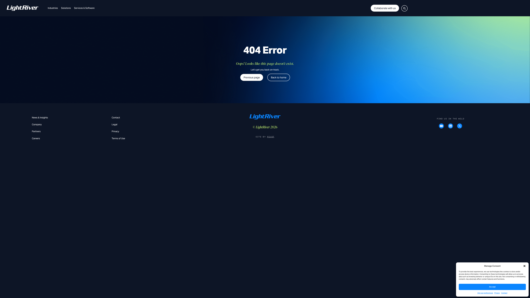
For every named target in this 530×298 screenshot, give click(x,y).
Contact (504, 293)
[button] (524, 266)
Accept (492, 287)
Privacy (497, 293)
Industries (53, 8)
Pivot (270, 136)
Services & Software (84, 8)
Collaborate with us (385, 8)
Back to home (278, 77)
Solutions (66, 8)
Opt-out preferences (485, 293)
